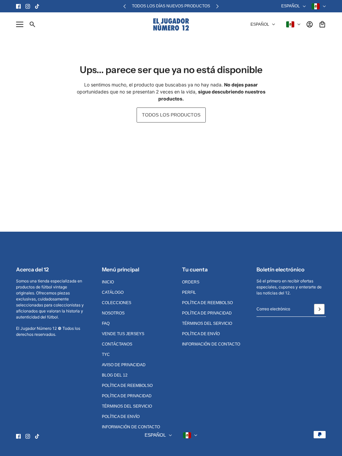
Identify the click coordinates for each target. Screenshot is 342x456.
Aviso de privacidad (124, 365)
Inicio (108, 282)
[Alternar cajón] (19, 24)
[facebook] (18, 6)
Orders (190, 282)
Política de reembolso (127, 385)
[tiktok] (37, 6)
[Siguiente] (217, 6)
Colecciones (116, 302)
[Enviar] (319, 309)
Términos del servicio (127, 406)
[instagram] (27, 6)
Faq (106, 323)
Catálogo (113, 292)
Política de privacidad (127, 396)
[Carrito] (322, 24)
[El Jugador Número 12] (171, 24)
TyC (106, 354)
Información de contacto (131, 427)
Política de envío (121, 416)
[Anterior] (124, 6)
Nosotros (113, 313)
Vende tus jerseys (123, 333)
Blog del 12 (115, 375)
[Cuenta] (309, 24)
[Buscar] (32, 24)
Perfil (189, 292)
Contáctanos (117, 344)
